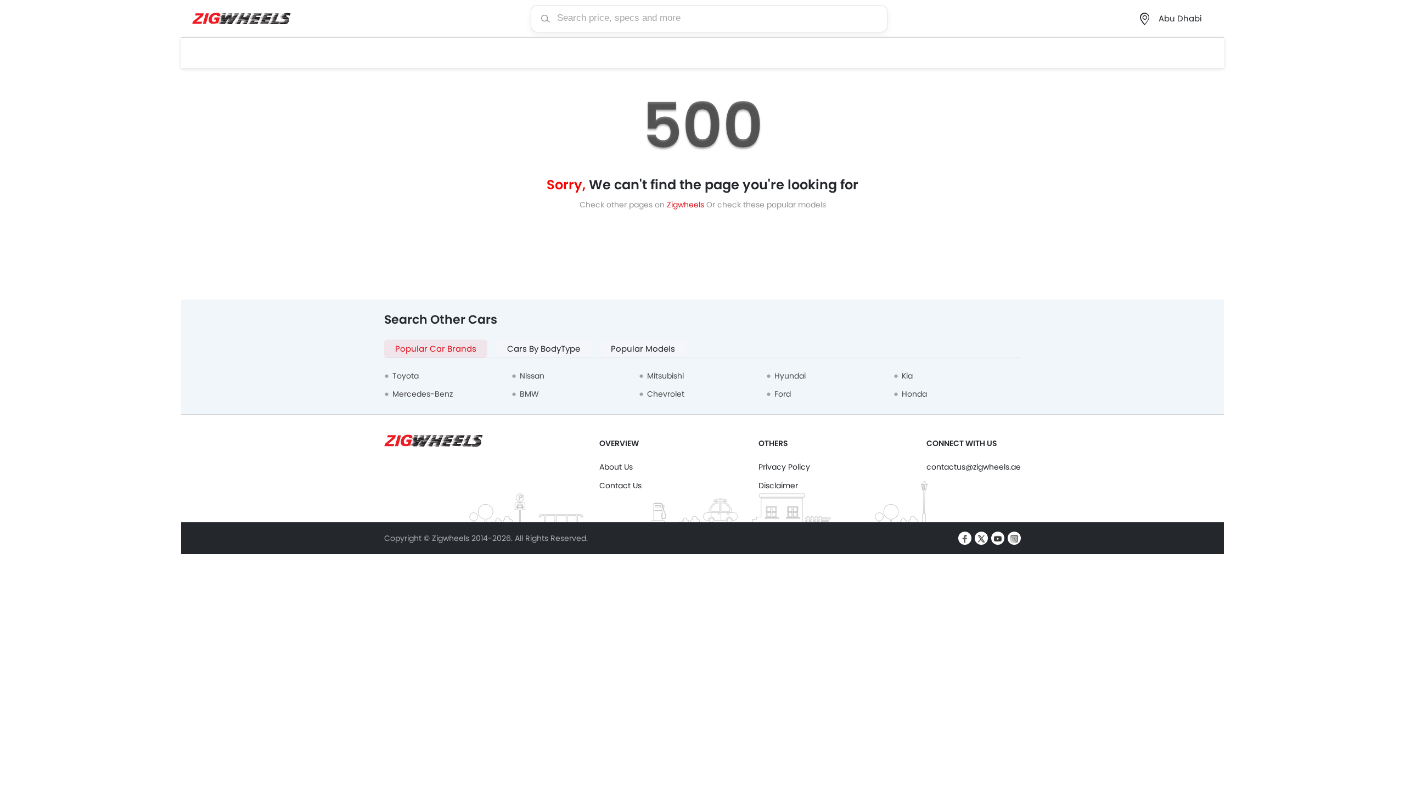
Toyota (405, 375)
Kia (907, 375)
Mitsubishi (665, 375)
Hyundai (790, 375)
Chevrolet (665, 393)
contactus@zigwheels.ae (973, 466)
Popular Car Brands (435, 348)
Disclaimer (778, 485)
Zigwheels (686, 204)
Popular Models (643, 348)
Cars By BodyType (543, 348)
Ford (782, 393)
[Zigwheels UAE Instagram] (1014, 538)
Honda (914, 393)
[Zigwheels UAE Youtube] (997, 538)
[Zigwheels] (241, 19)
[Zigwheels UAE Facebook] (964, 538)
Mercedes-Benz (422, 393)
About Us (616, 466)
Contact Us (620, 485)
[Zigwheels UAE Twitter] (981, 538)
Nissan (532, 375)
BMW (529, 393)
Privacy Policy (784, 466)
